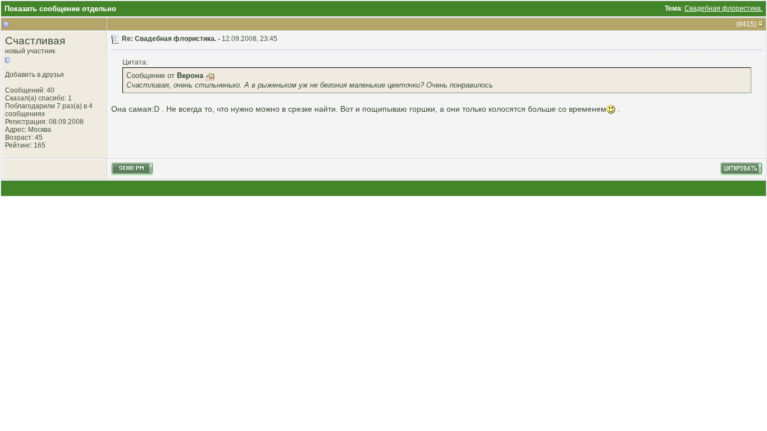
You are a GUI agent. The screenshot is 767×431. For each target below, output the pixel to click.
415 (748, 24)
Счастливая (35, 41)
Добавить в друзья (34, 75)
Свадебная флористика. (723, 8)
